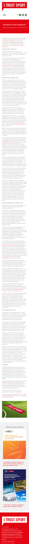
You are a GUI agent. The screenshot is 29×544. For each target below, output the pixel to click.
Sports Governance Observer (9, 245)
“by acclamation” (18, 124)
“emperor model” (6, 65)
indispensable (7, 142)
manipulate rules (6, 258)
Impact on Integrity (9, 41)
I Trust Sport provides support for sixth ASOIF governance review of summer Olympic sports (13, 463)
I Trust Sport (18, 392)
